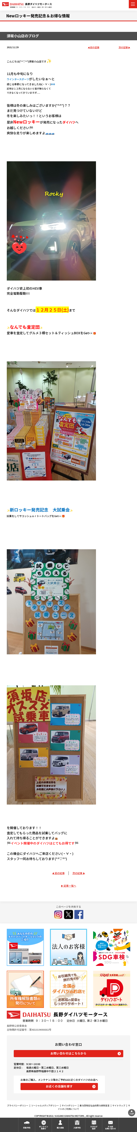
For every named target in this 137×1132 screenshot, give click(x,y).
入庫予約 (77, 1127)
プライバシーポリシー (17, 1105)
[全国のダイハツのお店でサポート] (68, 989)
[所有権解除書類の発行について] (25, 989)
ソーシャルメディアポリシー (45, 1105)
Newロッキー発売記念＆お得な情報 (38, 16)
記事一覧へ (70, 885)
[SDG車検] (111, 947)
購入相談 (60, 1127)
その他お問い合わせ (110, 1127)
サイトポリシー (69, 1105)
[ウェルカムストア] (68, 947)
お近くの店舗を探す (59, 1086)
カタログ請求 (93, 1127)
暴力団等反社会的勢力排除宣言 (95, 1105)
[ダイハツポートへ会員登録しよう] (111, 989)
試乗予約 (26, 1127)
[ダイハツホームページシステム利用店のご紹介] (25, 947)
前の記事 (94, 47)
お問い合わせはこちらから (68, 1053)
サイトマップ (118, 1105)
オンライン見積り (43, 1127)
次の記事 (123, 47)
